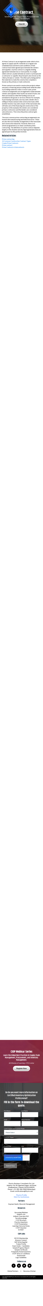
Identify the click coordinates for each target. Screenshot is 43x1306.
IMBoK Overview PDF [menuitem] (21, 1216)
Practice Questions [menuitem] (21, 1222)
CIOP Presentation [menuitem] (21, 1224)
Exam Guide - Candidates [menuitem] (21, 1246)
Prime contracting (8, 139)
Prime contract (7, 145)
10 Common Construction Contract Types (16, 141)
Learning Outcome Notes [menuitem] (21, 1226)
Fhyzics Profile (21, 1195)
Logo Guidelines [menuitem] (21, 1257)
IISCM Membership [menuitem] (21, 1238)
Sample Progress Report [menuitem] (21, 1248)
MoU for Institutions (21, 1197)
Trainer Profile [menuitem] (21, 1244)
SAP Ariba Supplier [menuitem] (21, 1242)
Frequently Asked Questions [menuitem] (21, 1252)
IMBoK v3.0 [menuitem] (21, 1214)
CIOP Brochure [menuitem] (21, 1220)
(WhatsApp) (31, 1189)
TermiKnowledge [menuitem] (21, 1218)
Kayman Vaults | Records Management (21, 1204)
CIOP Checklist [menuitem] (21, 1228)
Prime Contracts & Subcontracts (13, 147)
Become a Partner (29, 1271)
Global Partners (12, 1271)
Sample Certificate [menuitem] (21, 1250)
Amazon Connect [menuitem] (21, 1240)
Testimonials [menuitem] (21, 1255)
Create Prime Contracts (10, 143)
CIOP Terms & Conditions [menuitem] (21, 1254)
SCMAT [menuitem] (21, 1230)
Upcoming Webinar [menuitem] (21, 1212)
